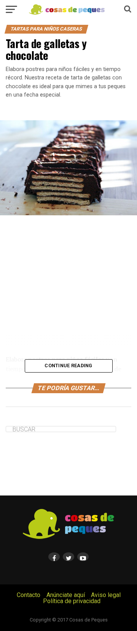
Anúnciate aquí (65, 595)
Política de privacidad (71, 601)
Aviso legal (106, 595)
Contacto (28, 595)
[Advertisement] (68, 284)
